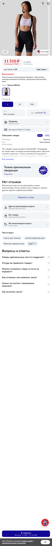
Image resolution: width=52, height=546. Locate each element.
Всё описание (8, 159)
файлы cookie (27, 541)
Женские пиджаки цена (14, 244)
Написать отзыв (26, 197)
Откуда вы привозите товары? (17, 263)
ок (45, 542)
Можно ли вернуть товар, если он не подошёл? (20, 270)
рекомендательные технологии (14, 543)
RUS (40, 135)
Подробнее (8, 174)
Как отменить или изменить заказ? (19, 277)
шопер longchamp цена (35, 238)
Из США (45, 52)
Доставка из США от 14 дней (19, 129)
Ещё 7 (31, 244)
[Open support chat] (45, 522)
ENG (47, 135)
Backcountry (8, 74)
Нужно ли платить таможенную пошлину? (18, 284)
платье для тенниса (12, 238)
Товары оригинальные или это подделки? (23, 257)
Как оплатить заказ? (12, 292)
